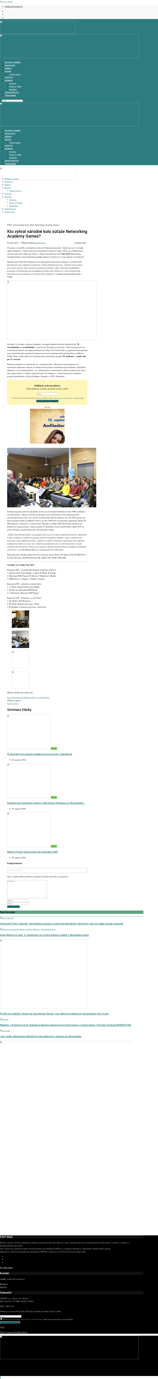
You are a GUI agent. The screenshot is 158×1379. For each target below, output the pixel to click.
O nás (2, 1327)
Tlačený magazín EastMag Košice (14, 1332)
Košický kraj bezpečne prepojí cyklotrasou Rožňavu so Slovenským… (46, 803)
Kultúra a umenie (12, 62)
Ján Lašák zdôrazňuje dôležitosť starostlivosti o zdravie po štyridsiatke (40, 1036)
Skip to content (6, 1)
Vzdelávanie (10, 96)
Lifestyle (9, 77)
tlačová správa (13, 703)
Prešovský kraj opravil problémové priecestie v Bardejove (39, 754)
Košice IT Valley (15, 86)
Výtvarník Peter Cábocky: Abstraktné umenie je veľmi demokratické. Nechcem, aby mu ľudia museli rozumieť (61, 923)
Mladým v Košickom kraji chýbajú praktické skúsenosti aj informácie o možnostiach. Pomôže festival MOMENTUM (65, 1025)
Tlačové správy (15, 74)
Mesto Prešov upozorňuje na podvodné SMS (32, 851)
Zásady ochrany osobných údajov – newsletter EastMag (69, 398)
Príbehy (8, 68)
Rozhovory (10, 65)
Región (8, 71)
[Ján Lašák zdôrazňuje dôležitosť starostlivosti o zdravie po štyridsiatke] (5, 1030)
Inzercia (3, 1287)
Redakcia (4, 1284)
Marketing (13, 89)
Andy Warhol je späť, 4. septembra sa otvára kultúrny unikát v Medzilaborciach (44, 935)
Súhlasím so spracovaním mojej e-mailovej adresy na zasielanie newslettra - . (48, 398)
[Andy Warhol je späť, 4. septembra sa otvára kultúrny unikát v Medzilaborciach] (28, 929)
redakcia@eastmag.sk (14, 6)
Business (9, 80)
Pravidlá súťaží (6, 1267)
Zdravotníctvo (12, 93)
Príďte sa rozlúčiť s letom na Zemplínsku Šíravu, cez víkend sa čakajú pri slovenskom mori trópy (54, 1013)
